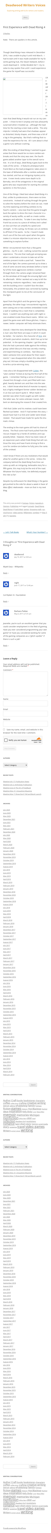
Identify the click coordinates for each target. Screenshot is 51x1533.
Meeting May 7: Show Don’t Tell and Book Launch (22, 794)
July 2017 (6, 945)
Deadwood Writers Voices (25, 5)
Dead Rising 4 (8, 509)
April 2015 (7, 1030)
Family (31, 1105)
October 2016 (8, 974)
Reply (5, 573)
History (25, 1109)
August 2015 (8, 1018)
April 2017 (7, 955)
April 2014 (7, 1068)
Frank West (18, 509)
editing (12, 1106)
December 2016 (9, 967)
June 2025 (7, 813)
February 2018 (8, 923)
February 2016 (8, 999)
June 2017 (7, 948)
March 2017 (7, 958)
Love (34, 1112)
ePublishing (21, 1105)
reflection (9, 1121)
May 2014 (7, 1065)
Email (5, 709)
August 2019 (8, 866)
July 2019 (6, 870)
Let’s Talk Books (11, 532)
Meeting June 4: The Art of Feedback (17, 788)
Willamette (28, 512)
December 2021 (9, 819)
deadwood (19, 554)
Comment (8, 670)
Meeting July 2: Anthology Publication (17, 785)
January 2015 (8, 1040)
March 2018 (7, 920)
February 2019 (8, 885)
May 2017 (7, 952)
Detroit (6, 1105)
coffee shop (14, 1103)
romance (9, 1123)
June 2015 (7, 1024)
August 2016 (8, 980)
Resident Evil (21, 1121)
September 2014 (9, 1052)
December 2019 (9, 854)
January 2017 (8, 964)
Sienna (35, 1124)
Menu (25, 17)
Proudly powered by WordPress (14, 1528)
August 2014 (8, 1056)
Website (6, 719)
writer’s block (15, 1131)
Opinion (6, 506)
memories (23, 1115)
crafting (23, 1103)
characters (40, 1100)
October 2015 (8, 1011)
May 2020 (7, 838)
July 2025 (6, 810)
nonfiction (10, 1118)
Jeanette (13, 516)
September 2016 (9, 977)
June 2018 (7, 911)
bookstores (29, 1100)
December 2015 (9, 1005)
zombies (36, 512)
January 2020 (8, 851)
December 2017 (9, 929)
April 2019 (7, 879)
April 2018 (7, 917)
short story (25, 1123)
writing (27, 1130)
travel (21, 1127)
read (33, 1118)
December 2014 (9, 1043)
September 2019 (9, 863)
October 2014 (8, 1049)
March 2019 (7, 882)
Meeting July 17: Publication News (16, 781)
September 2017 (9, 939)
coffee (6, 1103)
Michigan (35, 1115)
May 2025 (7, 816)
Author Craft (9, 1100)
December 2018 (9, 892)
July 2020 (6, 835)
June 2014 (7, 1062)
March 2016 (7, 996)
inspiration (15, 1111)
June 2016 (7, 986)
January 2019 (8, 889)
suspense (13, 1127)
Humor (44, 1109)
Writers (7, 1130)
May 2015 (7, 1027)
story (6, 1127)
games (26, 509)
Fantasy (25, 503)
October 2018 (8, 898)
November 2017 (9, 933)
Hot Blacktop (34, 1108)
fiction (7, 1108)
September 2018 (9, 901)
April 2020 (7, 841)
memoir (9, 1114)
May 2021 (7, 825)
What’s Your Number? (37, 532)
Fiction (32, 503)
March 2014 (7, 1071)
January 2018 (8, 926)
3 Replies (6, 33)
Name (5, 699)
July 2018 (6, 907)
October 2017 (8, 936)
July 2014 (6, 1059)
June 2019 (7, 873)
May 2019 (7, 876)
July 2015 (6, 1021)
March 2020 (7, 844)
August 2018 (8, 904)
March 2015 (7, 1034)
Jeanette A (39, 503)
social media (43, 1124)
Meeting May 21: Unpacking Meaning (17, 791)
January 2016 (8, 1002)
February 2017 (8, 961)
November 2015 (9, 1008)
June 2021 (7, 822)
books (20, 1100)
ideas (5, 1111)
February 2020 (8, 848)
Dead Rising (39, 506)
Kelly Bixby (27, 1111)
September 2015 (9, 1015)
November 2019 (9, 857)
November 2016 (9, 970)
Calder (36, 370)
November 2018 (9, 895)
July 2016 (6, 983)
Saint (17, 1124)
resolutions (31, 1121)
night (16, 582)
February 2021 (8, 829)
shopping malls (35, 509)
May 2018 (7, 914)
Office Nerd (23, 1118)
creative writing (36, 1103)
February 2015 (8, 1037)
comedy (31, 506)
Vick (40, 336)
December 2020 (9, 832)
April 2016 (7, 993)
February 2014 (8, 1074)
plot (29, 1118)
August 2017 (8, 942)
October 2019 (8, 860)
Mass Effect (40, 1112)
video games (18, 512)
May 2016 (7, 989)
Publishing (14, 506)
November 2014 (9, 1046)
